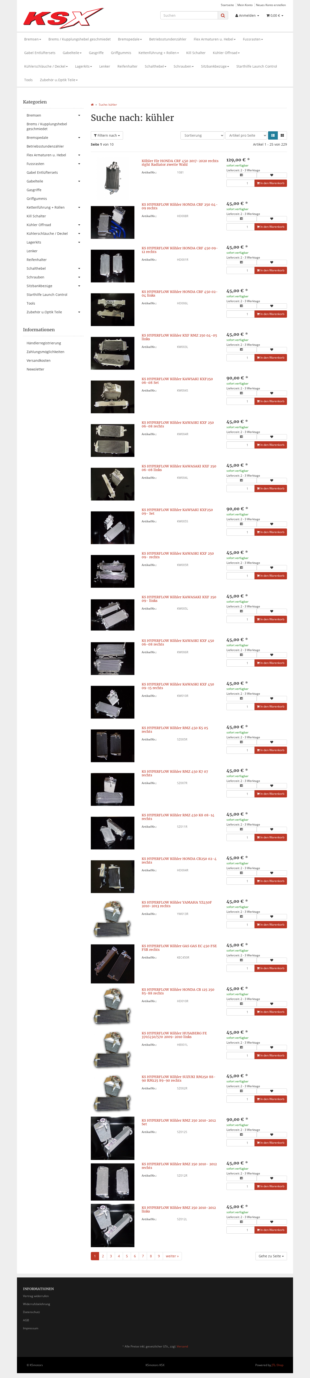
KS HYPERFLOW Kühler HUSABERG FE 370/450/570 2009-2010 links (174, 1035)
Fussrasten (252, 39)
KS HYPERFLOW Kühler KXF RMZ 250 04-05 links (179, 337)
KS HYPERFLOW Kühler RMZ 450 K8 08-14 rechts (178, 817)
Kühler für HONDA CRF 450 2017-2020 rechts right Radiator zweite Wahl (180, 163)
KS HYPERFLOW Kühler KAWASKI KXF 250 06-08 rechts (178, 424)
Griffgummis (121, 52)
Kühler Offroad (225, 52)
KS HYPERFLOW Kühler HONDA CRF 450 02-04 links (180, 294)
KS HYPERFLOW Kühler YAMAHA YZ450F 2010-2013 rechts (177, 904)
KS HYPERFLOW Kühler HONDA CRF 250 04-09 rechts (180, 206)
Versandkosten (39, 360)
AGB (26, 1320)
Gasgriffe (96, 52)
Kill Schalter (196, 52)
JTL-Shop (277, 1365)
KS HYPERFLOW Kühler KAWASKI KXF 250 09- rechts (178, 555)
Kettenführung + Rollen (158, 52)
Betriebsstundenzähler (167, 39)
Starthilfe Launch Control (256, 66)
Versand (182, 1346)
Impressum (30, 1328)
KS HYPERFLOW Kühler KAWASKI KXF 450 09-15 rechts (178, 686)
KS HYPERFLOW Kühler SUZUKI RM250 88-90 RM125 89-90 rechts (179, 1079)
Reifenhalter (127, 66)
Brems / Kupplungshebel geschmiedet (79, 39)
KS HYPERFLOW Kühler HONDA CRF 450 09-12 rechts (180, 250)
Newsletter (35, 369)
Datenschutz (31, 1312)
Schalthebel (154, 66)
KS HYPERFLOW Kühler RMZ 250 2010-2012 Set (179, 1122)
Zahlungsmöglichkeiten (45, 351)
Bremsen (31, 39)
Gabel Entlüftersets (39, 52)
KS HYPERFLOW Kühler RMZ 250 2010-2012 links (179, 1209)
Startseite (227, 5)
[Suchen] (223, 15)
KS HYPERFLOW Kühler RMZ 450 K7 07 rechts (175, 773)
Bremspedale (129, 39)
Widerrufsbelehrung (36, 1304)
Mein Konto (245, 5)
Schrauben (182, 66)
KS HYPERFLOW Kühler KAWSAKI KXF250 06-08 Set (177, 381)
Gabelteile (71, 52)
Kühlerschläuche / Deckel (44, 66)
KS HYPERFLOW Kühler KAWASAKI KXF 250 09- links (179, 599)
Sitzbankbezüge (214, 66)
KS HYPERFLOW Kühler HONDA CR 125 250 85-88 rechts (178, 991)
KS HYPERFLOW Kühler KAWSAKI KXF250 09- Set (177, 512)
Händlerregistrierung (44, 343)
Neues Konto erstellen (271, 5)
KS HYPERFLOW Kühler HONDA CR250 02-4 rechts (179, 861)
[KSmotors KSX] (64, 18)
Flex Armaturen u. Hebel (213, 39)
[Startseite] (92, 104)
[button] (273, 135)
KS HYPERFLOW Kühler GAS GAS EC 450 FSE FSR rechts (179, 948)
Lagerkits (82, 66)
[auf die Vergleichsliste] (241, 175)
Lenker (104, 66)
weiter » (172, 1256)
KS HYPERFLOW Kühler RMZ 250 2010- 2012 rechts (179, 1166)
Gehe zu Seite (270, 1256)
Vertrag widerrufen (36, 1296)
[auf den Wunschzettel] (272, 175)
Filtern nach (107, 135)
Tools (28, 80)
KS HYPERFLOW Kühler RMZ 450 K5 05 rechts (175, 730)
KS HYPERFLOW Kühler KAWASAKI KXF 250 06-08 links (179, 468)
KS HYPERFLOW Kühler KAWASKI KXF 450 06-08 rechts (178, 642)
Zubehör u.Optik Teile (57, 80)
